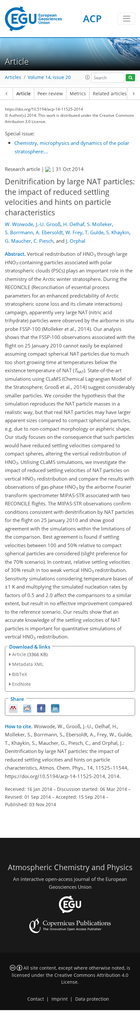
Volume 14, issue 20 (49, 77)
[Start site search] (130, 78)
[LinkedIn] (55, 708)
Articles (13, 77)
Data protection (92, 999)
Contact (35, 999)
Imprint (59, 999)
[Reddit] (27, 708)
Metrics (78, 94)
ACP (92, 18)
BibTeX (19, 674)
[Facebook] (41, 708)
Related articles (110, 94)
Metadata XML (27, 664)
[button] (87, 77)
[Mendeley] (13, 708)
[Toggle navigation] (126, 18)
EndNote (21, 684)
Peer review (50, 94)
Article (23, 94)
